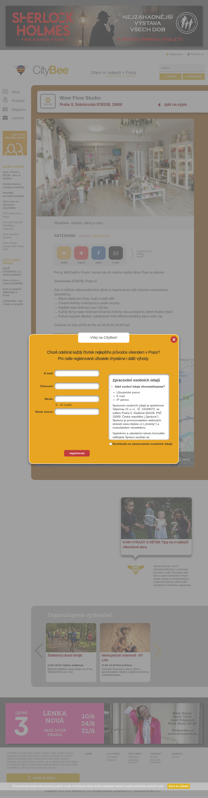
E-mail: (49, 373)
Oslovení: (47, 386)
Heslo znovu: (44, 411)
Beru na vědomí (178, 786)
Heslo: (49, 399)
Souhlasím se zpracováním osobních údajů (142, 443)
